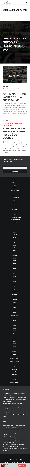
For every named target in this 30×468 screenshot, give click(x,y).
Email (4, 165)
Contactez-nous (15, 187)
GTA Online (15, 212)
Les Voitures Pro (15, 197)
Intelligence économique (15, 217)
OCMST (15, 225)
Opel (15, 323)
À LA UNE (5, 125)
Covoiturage (14, 369)
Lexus (14, 302)
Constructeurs (10, 88)
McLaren (14, 312)
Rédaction (5, 88)
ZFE (14, 366)
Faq (15, 185)
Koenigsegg (14, 291)
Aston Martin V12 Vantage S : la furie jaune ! (14, 97)
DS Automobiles (14, 265)
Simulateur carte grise (14, 358)
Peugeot (14, 328)
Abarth (14, 232)
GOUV (14, 371)
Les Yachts (15, 200)
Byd (14, 253)
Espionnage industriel (15, 219)
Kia (14, 289)
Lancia (14, 297)
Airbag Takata (14, 377)
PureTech (14, 379)
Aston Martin (16, 88)
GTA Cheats (15, 209)
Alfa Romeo (14, 234)
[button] (26, 2)
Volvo (14, 354)
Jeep (14, 286)
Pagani (14, 325)
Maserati (14, 307)
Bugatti (14, 250)
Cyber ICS (15, 222)
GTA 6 (15, 206)
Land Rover (14, 299)
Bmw (14, 247)
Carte (15, 180)
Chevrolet (14, 255)
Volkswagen (14, 351)
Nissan (14, 320)
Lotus (14, 304)
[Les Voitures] (7, 2)
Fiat (14, 271)
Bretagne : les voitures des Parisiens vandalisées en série (14, 397)
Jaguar (14, 284)
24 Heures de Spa (13, 123)
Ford (14, 273)
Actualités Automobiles (7, 90)
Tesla (14, 346)
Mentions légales (15, 190)
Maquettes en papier (14, 361)
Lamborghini (14, 294)
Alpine (14, 237)
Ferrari (14, 268)
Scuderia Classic (15, 202)
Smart (14, 343)
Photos (21, 88)
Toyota (14, 349)
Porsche (14, 330)
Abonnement (15, 182)
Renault (14, 333)
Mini (14, 317)
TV (5, 421)
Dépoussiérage (15, 214)
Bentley (14, 245)
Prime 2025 (14, 374)
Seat (14, 338)
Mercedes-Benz (14, 315)
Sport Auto (9, 125)
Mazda (14, 310)
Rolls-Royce (14, 336)
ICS (15, 227)
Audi (14, 242)
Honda (14, 276)
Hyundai (14, 278)
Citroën (14, 258)
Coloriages (14, 364)
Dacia (14, 263)
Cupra (14, 260)
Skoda (14, 341)
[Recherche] (22, 2)
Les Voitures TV (15, 195)
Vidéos (14, 90)
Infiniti (14, 281)
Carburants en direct (14, 382)
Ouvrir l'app (22, 465)
